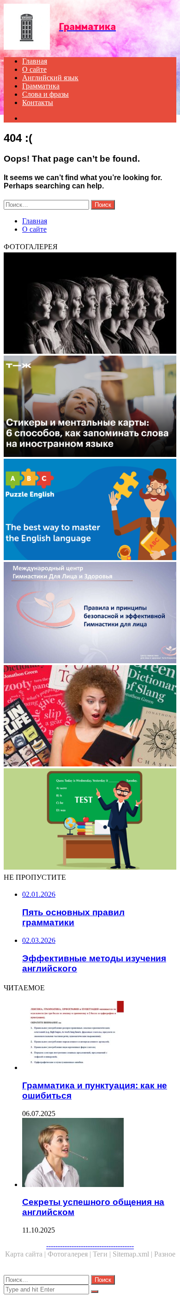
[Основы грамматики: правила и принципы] (90, 613)
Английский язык (50, 78)
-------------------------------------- (90, 1246)
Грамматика (41, 86)
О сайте (34, 69)
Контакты (37, 102)
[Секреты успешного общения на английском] (99, 1153)
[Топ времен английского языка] (90, 510)
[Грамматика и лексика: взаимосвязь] (90, 819)
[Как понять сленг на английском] (90, 716)
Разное (164, 1254)
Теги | (103, 1254)
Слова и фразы (45, 94)
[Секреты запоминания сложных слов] (90, 407)
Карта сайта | (26, 1254)
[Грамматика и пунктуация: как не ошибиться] (99, 1036)
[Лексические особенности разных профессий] (90, 304)
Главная (34, 61)
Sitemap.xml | (133, 1254)
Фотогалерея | (70, 1254)
